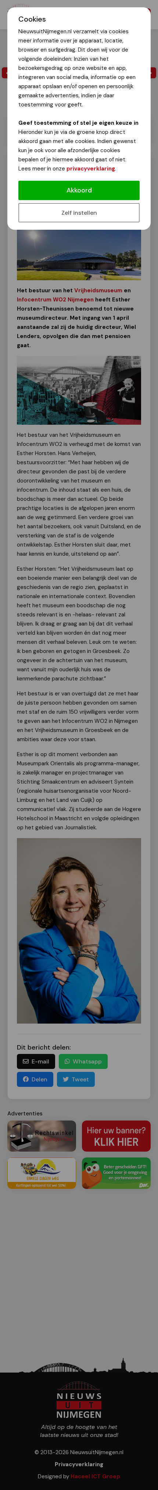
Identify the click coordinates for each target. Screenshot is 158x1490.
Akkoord (79, 190)
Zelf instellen (79, 213)
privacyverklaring (91, 168)
